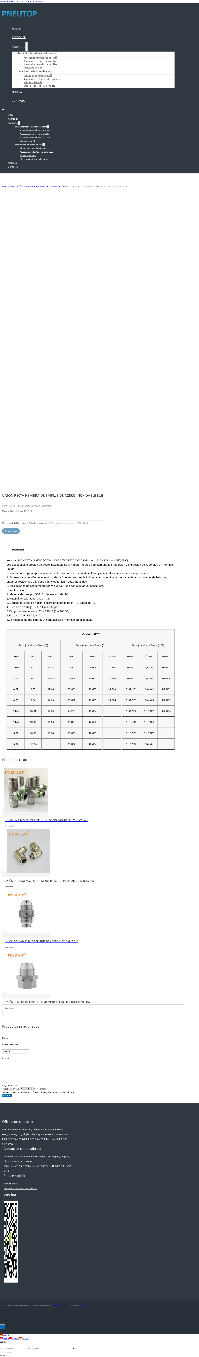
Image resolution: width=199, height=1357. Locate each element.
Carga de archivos (9, 1086)
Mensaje (6, 1058)
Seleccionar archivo (11, 1089)
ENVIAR (6, 1095)
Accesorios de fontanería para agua (42, 79)
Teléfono (6, 1052)
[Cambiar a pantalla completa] (4, 1352)
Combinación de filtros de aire (34, 71)
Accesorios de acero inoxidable (34, 134)
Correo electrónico (10, 1045)
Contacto (18, 100)
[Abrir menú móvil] (3, 109)
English (6, 1339)
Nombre (5, 1038)
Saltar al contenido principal (12, 1)
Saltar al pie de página (33, 1)
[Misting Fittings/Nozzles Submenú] (56, 54)
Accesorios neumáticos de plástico (36, 137)
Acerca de (19, 37)
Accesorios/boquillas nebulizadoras (36, 53)
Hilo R (48, 523)
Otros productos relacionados (39, 86)
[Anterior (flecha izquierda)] (1, 1355)
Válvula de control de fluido (32, 148)
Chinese (15, 1339)
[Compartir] (7, 1352)
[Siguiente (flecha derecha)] (4, 1355)
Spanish (6, 1335)
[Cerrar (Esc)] (9, 1352)
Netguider (84, 1305)
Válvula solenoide (28, 155)
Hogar (16, 28)
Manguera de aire (33, 67)
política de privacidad (60, 1305)
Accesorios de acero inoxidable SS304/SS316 (70, 523)
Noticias (17, 92)
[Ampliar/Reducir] (1, 1352)
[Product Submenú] (26, 47)
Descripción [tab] (18, 549)
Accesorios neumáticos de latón (35, 130)
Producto (18, 47)
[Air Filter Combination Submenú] (51, 72)
